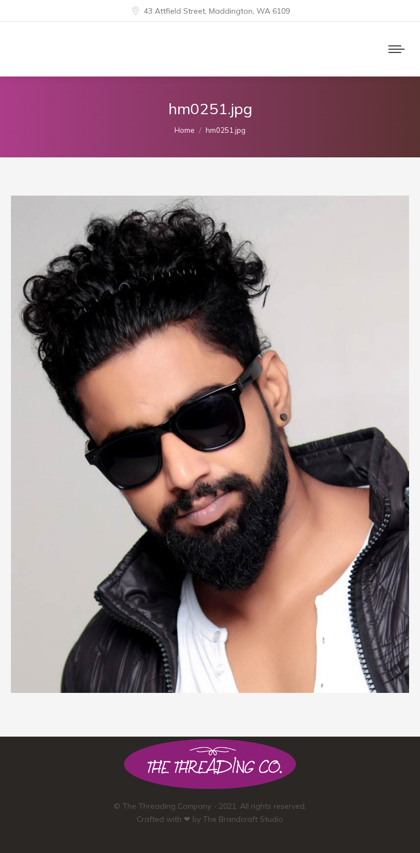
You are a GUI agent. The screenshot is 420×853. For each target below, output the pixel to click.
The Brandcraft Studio (243, 819)
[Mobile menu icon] (396, 49)
